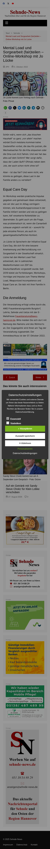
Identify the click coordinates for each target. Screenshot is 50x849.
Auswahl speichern (25, 436)
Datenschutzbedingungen (25, 453)
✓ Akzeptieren (25, 428)
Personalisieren (25, 449)
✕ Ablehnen (25, 443)
